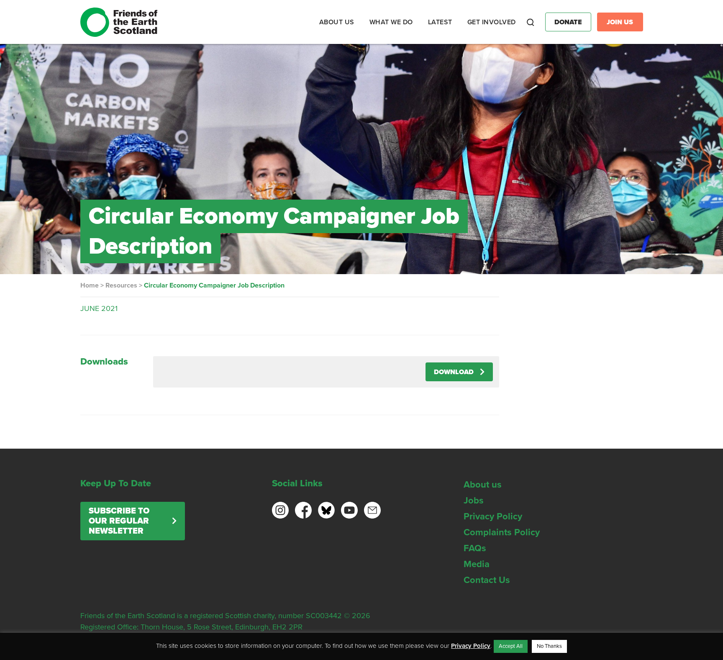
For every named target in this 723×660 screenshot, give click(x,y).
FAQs (475, 548)
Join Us (620, 22)
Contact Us (487, 580)
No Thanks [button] (549, 646)
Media (477, 564)
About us (483, 484)
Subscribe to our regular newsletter (119, 521)
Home (89, 285)
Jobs (474, 500)
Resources (121, 285)
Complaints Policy (502, 532)
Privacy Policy (493, 516)
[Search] (530, 22)
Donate (568, 22)
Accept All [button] (511, 646)
